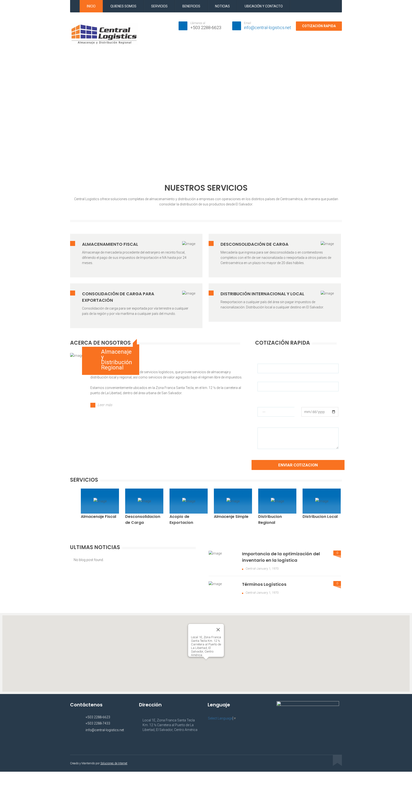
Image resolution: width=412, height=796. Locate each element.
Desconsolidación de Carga (254, 244)
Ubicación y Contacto (264, 6)
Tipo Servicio (267, 399)
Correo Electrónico (271, 378)
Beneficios (191, 6)
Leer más (105, 405)
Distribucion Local (320, 516)
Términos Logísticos (264, 584)
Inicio (91, 6)
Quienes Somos (123, 6)
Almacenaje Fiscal (98, 516)
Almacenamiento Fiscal (110, 244)
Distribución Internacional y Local (262, 294)
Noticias (222, 6)
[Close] (218, 629)
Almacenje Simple (231, 516)
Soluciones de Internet (113, 763)
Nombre (264, 360)
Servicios (159, 6)
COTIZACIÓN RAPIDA (319, 26)
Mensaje (264, 424)
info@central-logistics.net (267, 27)
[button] (206, 662)
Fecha (305, 399)
